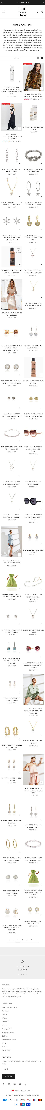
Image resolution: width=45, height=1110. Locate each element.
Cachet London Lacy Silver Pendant (33, 483)
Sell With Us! (6, 1050)
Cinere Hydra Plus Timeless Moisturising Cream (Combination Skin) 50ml (12, 90)
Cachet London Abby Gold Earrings (11, 822)
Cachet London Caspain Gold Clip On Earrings (33, 415)
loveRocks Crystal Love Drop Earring (11, 170)
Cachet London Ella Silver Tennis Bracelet (11, 448)
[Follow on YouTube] (20, 1084)
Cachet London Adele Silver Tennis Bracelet (33, 859)
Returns (4, 1025)
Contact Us (5, 1021)
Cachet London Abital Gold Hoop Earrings (11, 859)
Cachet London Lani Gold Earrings (12, 779)
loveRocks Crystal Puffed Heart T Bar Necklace (11, 203)
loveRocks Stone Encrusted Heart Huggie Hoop (33, 237)
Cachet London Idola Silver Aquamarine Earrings (11, 661)
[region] (22, 965)
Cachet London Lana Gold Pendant (33, 742)
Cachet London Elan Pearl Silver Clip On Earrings (11, 382)
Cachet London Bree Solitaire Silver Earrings (11, 415)
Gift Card (5, 1047)
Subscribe (8, 1076)
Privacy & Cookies (8, 1032)
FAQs (4, 1043)
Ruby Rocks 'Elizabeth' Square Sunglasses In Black (33, 517)
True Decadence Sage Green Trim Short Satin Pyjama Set (33, 711)
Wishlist (4, 1018)
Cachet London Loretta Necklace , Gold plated (11, 595)
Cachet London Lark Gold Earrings (33, 551)
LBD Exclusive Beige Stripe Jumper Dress (12, 314)
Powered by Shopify (32, 1095)
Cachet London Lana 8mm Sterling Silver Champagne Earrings (12, 348)
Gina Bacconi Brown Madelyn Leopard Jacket (33, 95)
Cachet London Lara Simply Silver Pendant (11, 516)
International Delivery (9, 1040)
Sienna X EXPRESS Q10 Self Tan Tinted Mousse (12, 271)
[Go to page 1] (8, 939)
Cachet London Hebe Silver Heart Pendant (11, 483)
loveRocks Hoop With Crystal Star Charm (33, 203)
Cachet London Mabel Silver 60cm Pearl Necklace (33, 597)
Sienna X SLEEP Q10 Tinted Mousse (33, 382)
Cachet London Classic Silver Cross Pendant (33, 271)
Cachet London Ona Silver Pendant (33, 631)
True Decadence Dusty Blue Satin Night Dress (12, 562)
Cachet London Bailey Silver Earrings (33, 347)
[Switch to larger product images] (38, 58)
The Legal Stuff (7, 1029)
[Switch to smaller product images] (42, 58)
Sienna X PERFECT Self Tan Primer (33, 128)
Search (4, 1014)
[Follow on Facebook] (3, 1084)
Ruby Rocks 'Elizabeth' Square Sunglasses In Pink (33, 449)
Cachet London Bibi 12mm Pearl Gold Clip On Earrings (12, 927)
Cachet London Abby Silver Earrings (33, 826)
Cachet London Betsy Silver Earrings (11, 892)
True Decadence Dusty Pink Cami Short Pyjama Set (33, 791)
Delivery (4, 1036)
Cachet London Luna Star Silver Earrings (12, 631)
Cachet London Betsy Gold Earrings (33, 922)
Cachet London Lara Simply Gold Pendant (33, 304)
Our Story (5, 1011)
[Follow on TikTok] (26, 1084)
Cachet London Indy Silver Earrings (12, 699)
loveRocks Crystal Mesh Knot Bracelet (33, 170)
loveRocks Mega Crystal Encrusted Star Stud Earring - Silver (11, 237)
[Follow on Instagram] (15, 1084)
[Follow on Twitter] (9, 1084)
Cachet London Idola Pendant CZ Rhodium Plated (33, 892)
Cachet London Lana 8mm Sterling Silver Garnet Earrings (33, 665)
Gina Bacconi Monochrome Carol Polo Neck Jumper (12, 136)
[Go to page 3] (36, 939)
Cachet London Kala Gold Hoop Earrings (11, 746)
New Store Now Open (9, 1007)
